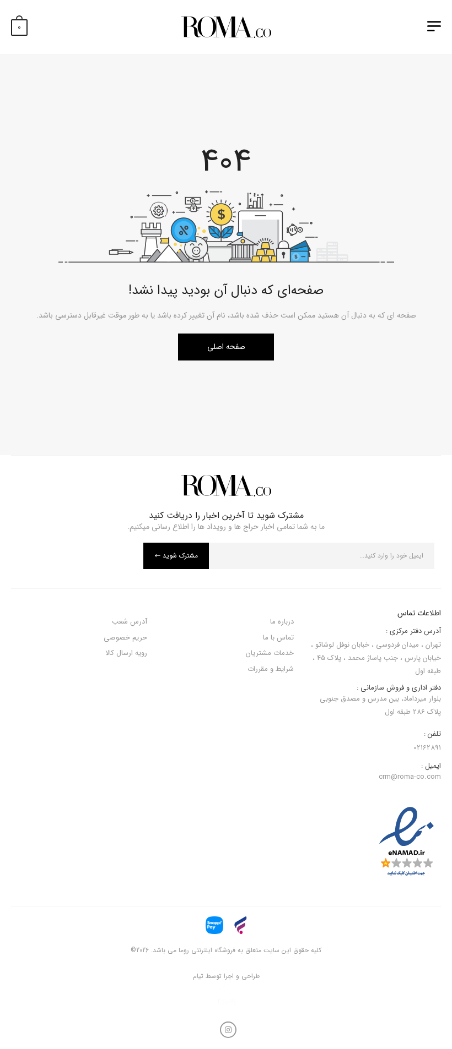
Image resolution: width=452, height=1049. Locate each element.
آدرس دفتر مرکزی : (413, 631)
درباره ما (282, 621)
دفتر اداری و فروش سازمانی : (380, 701)
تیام (198, 976)
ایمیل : (431, 766)
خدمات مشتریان (270, 653)
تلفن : (432, 734)
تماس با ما (278, 637)
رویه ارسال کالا (126, 653)
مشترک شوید (180, 555)
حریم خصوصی (125, 637)
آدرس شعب (129, 621)
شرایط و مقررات (270, 669)
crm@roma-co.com (410, 777)
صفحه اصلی (226, 347)
